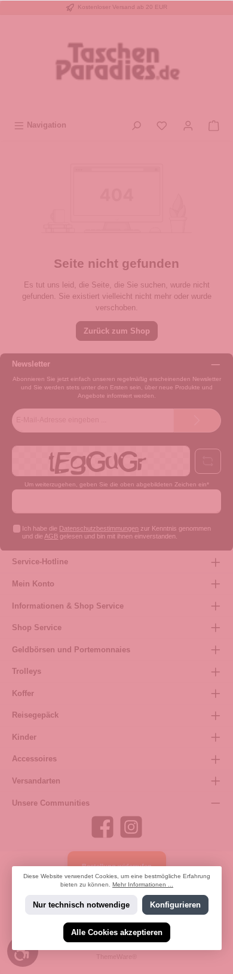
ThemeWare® (116, 956)
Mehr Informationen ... (142, 884)
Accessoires (34, 758)
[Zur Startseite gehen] (116, 65)
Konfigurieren (175, 904)
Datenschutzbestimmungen (99, 528)
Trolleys (26, 671)
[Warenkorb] (214, 125)
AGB (51, 536)
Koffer (23, 693)
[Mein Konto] (188, 125)
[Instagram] (131, 826)
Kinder (24, 737)
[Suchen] (136, 125)
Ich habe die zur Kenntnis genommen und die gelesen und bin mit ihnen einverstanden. (116, 532)
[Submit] (197, 420)
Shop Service (37, 627)
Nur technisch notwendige (80, 904)
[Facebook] (102, 826)
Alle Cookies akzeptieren (117, 932)
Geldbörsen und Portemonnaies (71, 649)
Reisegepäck (35, 714)
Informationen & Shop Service (68, 605)
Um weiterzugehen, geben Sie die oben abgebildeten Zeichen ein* (116, 484)
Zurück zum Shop (117, 330)
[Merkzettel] (162, 125)
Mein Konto (33, 583)
